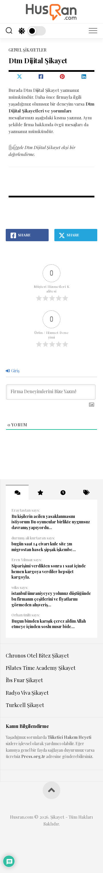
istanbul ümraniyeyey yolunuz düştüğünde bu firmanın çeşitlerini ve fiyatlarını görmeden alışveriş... (51, 599)
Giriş (14, 370)
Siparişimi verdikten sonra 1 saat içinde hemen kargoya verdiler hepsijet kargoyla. (48, 571)
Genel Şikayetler (27, 50)
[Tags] (85, 492)
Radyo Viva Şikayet (27, 692)
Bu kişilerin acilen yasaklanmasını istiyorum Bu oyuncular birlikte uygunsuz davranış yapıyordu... (50, 522)
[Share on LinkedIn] (83, 76)
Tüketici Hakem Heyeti (69, 737)
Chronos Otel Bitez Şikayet (37, 655)
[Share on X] (19, 76)
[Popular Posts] (40, 492)
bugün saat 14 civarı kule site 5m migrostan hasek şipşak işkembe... (43, 546)
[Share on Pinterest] (62, 76)
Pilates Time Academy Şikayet (41, 667)
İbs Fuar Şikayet (24, 680)
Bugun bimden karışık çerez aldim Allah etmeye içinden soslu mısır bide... (48, 623)
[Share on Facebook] (41, 76)
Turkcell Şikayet (25, 705)
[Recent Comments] (17, 492)
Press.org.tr (33, 756)
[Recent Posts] (63, 492)
